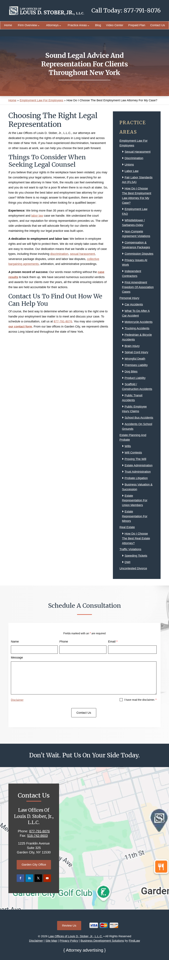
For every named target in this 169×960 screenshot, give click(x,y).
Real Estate (127, 527)
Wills (128, 446)
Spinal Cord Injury (136, 352)
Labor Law (131, 171)
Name (15, 641)
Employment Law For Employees (133, 143)
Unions (129, 164)
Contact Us (157, 25)
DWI (127, 562)
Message (17, 657)
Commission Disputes (139, 253)
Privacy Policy (69, 940)
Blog (98, 25)
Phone (63, 641)
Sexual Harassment (138, 151)
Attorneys (52, 25)
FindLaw (134, 940)
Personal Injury (129, 298)
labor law (37, 215)
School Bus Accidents (139, 417)
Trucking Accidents (137, 328)
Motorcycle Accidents (138, 322)
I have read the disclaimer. (140, 699)
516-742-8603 (37, 835)
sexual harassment (82, 254)
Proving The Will (135, 459)
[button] (165, 936)
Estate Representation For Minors (134, 516)
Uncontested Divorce (133, 568)
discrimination (59, 254)
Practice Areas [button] (77, 25)
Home (8, 25)
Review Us (69, 925)
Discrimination (134, 158)
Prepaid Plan (136, 25)
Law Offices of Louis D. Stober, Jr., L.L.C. (75, 936)
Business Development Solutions (102, 940)
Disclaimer (17, 700)
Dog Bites (131, 371)
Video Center (114, 25)
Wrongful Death (135, 358)
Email (113, 641)
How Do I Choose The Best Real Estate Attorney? (136, 538)
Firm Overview (27, 25)
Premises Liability (136, 365)
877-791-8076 (142, 10)
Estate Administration (138, 465)
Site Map (51, 940)
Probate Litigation (136, 478)
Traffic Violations (130, 549)
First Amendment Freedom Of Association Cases (138, 287)
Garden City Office (34, 864)
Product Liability (135, 378)
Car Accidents (134, 304)
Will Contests (133, 452)
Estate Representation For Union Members (134, 500)
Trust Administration (138, 471)
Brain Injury (132, 346)
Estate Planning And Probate (132, 437)
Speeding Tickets (136, 555)
